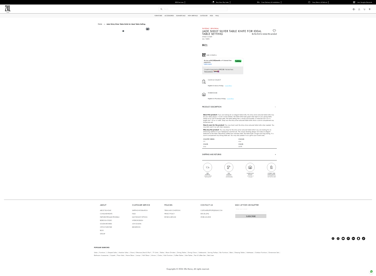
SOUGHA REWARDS (106, 224)
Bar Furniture (224, 252)
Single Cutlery (207, 37)
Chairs (132, 252)
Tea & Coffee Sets (200, 255)
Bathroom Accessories (101, 255)
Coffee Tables (178, 255)
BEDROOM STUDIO (106, 220)
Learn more (228, 85)
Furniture (102, 252)
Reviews (98, 180)
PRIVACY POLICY (169, 214)
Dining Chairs (192, 252)
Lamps (138, 255)
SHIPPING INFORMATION (140, 210)
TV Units (155, 252)
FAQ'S (134, 214)
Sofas (96, 252)
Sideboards (202, 252)
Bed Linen (210, 255)
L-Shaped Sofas (112, 252)
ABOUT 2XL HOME (105, 210)
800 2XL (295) (205, 214)
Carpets (112, 255)
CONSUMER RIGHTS (106, 214)
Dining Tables (181, 252)
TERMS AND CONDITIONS (172, 210)
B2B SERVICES (136, 227)
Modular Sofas (123, 252)
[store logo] (7, 9)
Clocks (160, 255)
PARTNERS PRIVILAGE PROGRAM (109, 217)
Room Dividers (170, 252)
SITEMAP (102, 234)
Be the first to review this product (264, 34)
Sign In (359, 9)
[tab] (239, 107)
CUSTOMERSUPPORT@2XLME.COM (211, 210)
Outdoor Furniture (261, 252)
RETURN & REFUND (170, 217)
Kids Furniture (168, 255)
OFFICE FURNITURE (106, 227)
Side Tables (188, 255)
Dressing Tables (240, 252)
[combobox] (193, 9)
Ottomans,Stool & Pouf (143, 252)
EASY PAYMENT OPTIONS (139, 217)
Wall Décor (145, 255)
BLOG (101, 230)
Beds (231, 252)
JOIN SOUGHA (136, 224)
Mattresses (249, 252)
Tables (162, 252)
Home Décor (130, 255)
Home (100, 24)
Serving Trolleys (213, 252)
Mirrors (153, 255)
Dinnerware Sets (273, 252)
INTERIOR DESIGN (137, 220)
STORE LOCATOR (206, 217)
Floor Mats (120, 255)
